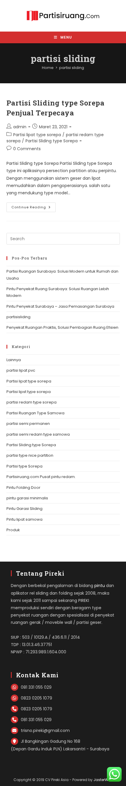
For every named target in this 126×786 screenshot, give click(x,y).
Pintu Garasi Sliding (24, 508)
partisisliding (18, 317)
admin (19, 127)
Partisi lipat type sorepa (37, 135)
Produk (13, 530)
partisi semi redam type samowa (38, 434)
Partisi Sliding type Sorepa (51, 141)
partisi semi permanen (28, 423)
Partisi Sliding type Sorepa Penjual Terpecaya (55, 107)
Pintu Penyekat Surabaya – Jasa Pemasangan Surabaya (60, 306)
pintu (99, 585)
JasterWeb (103, 779)
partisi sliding (71, 67)
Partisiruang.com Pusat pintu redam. (41, 476)
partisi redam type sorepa (31, 402)
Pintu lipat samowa (24, 519)
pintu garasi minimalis (27, 498)
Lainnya (13, 360)
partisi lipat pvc (20, 370)
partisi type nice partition (29, 455)
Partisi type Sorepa (24, 466)
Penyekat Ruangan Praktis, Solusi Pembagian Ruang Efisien (62, 327)
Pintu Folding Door (23, 487)
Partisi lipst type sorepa (28, 391)
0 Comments (27, 149)
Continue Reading (33, 208)
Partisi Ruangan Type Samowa (35, 413)
